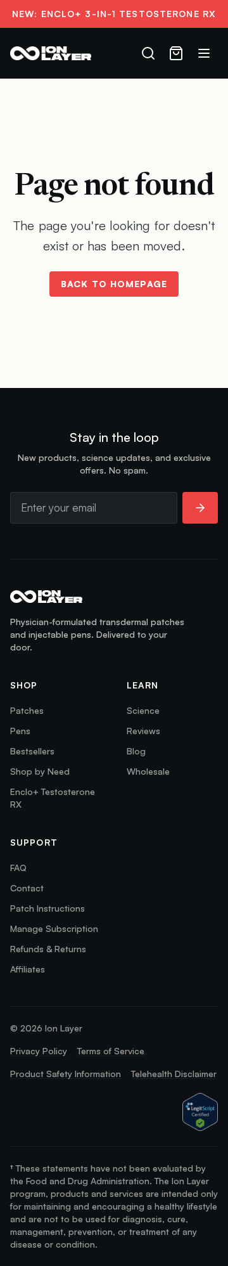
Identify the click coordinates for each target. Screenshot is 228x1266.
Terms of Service (110, 1050)
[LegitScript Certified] (200, 1112)
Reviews (143, 730)
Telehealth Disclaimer (174, 1073)
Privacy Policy (38, 1050)
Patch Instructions (47, 908)
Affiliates (27, 969)
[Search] (148, 53)
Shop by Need (40, 771)
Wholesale (148, 771)
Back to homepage (114, 283)
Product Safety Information (65, 1073)
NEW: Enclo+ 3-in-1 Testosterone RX (114, 13)
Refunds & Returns (48, 948)
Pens (20, 730)
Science (143, 710)
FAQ (18, 867)
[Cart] (176, 53)
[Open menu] (204, 53)
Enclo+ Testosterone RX (52, 798)
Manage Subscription (54, 928)
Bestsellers (32, 751)
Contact (27, 887)
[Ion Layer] (50, 53)
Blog (136, 751)
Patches (27, 710)
